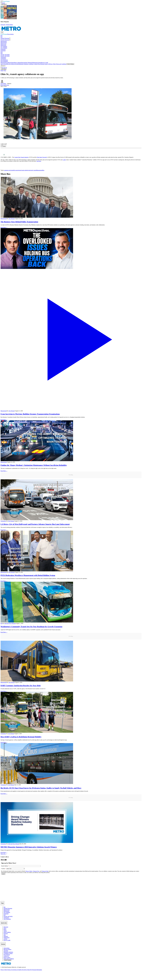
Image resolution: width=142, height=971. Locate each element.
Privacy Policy (52, 64)
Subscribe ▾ (3, 4)
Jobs (26, 62)
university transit (32, 170)
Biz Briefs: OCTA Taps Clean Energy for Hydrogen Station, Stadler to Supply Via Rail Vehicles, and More (41, 788)
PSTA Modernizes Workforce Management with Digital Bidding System (28, 575)
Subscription (3, 64)
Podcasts (23, 62)
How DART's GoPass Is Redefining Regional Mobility (21, 737)
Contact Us (46, 64)
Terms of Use (10, 969)
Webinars (29, 62)
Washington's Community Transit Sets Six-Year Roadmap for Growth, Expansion (31, 627)
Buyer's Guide (44, 62)
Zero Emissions (4, 60)
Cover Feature (6, 1)
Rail (2, 52)
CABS (64, 159)
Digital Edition (9, 24)
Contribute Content (32, 64)
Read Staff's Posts (5, 85)
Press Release (40, 64)
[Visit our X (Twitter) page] (4, 860)
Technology (3, 57)
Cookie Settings (70, 64)
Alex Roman (11, 218)
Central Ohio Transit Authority (21, 157)
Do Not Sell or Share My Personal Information (31, 969)
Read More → (4, 227)
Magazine (3, 62)
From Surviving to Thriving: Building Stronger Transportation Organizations (30, 414)
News (11, 1)
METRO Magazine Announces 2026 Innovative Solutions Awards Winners (29, 847)
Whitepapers (35, 62)
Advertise (16, 64)
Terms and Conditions (61, 64)
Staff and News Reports (10, 623)
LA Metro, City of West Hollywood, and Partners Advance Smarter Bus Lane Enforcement (35, 524)
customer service (8, 170)
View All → (3, 854)
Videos (12, 62)
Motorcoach (3, 44)
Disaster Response (5, 38)
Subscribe (3, 24)
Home (2, 70)
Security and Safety (5, 54)
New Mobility (4, 46)
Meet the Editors (10, 64)
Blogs (9, 62)
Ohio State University (42, 157)
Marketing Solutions (23, 64)
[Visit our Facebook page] (1, 860)
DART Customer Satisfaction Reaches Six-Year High (21, 686)
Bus (1, 35)
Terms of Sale (17, 969)
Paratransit (3, 49)
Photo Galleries (17, 62)
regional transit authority (23, 170)
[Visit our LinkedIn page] (3, 860)
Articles (14, 1)
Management (4, 41)
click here (39, 161)
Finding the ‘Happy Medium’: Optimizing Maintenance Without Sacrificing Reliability (34, 465)
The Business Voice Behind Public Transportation (19, 222)
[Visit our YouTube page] (6, 860)
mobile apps (14, 170)
